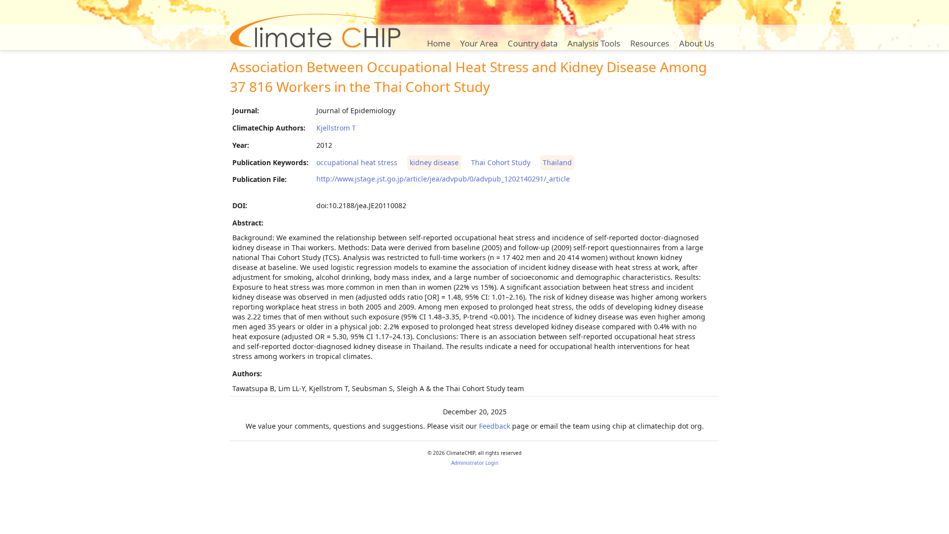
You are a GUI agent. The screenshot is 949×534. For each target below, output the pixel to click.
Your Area (479, 43)
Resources (649, 43)
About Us (696, 43)
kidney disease (434, 162)
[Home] (315, 30)
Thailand (557, 162)
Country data (533, 43)
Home (438, 43)
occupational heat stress (356, 162)
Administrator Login (474, 462)
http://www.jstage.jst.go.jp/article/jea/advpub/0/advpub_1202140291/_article (443, 178)
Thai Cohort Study (500, 162)
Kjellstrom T (336, 128)
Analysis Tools (593, 43)
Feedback (494, 426)
